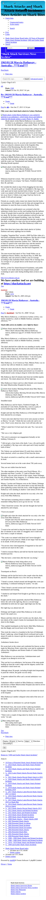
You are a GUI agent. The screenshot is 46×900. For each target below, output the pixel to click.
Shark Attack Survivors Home (21, 886)
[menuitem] (16, 22)
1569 (12, 88)
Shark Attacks (16, 892)
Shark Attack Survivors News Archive (24, 888)
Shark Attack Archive (18, 894)
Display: (6, 741)
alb (2, 86)
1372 (12, 294)
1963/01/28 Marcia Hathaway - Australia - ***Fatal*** (18, 64)
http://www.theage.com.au (10, 278)
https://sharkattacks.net (17, 283)
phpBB (12, 860)
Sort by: (21, 741)
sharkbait (4, 290)
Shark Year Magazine (18, 890)
